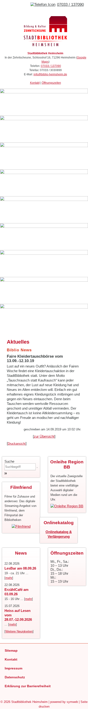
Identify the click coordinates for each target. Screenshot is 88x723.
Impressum (13, 668)
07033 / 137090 (70, 4)
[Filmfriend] (21, 526)
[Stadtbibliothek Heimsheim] (45, 46)
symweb (72, 702)
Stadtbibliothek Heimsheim (29, 702)
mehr (8, 578)
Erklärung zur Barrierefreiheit (28, 686)
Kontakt (35, 82)
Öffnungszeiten (51, 82)
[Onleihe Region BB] (66, 506)
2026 (7, 702)
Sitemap (11, 650)
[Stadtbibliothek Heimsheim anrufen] (43, 4)
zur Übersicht (44, 436)
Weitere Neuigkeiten (19, 631)
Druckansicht (17, 443)
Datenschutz (15, 677)
